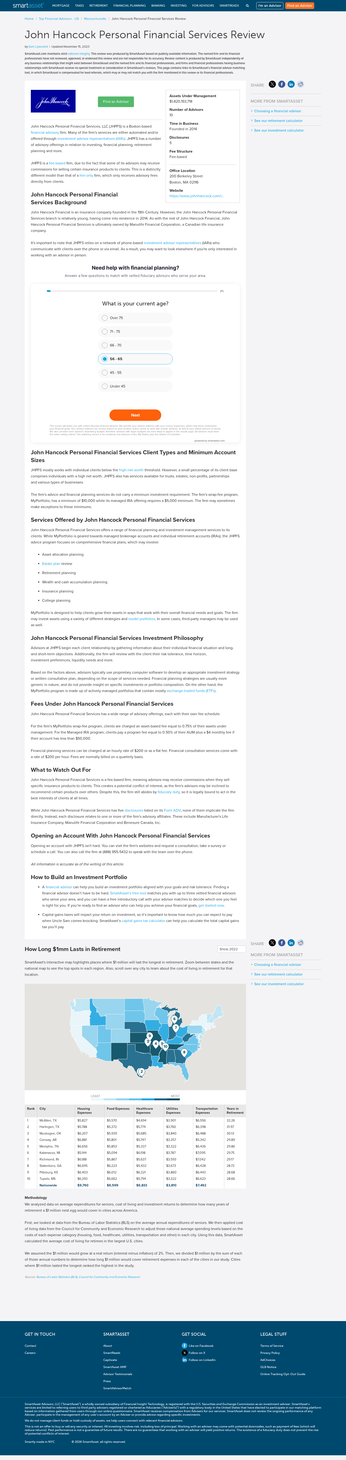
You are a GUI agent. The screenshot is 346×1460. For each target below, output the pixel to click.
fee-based (57, 163)
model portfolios (141, 619)
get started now (211, 905)
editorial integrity (79, 54)
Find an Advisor (299, 6)
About (107, 1345)
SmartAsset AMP (114, 1367)
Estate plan (51, 563)
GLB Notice (268, 1367)
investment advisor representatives (172, 243)
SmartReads (111, 1353)
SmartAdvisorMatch (117, 1388)
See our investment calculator (279, 130)
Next (135, 415)
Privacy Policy (270, 1353)
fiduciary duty (169, 792)
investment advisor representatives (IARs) (91, 138)
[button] (141, 1072)
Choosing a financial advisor (277, 111)
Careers (30, 1353)
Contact (30, 1345)
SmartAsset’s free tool (128, 893)
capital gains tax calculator (143, 920)
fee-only (86, 175)
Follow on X (197, 1353)
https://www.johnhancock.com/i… (196, 196)
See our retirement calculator (278, 120)
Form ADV (172, 810)
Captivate (110, 1360)
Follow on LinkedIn (202, 1360)
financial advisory (45, 132)
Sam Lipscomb (38, 47)
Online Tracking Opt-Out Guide (282, 1374)
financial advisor (59, 887)
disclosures (134, 810)
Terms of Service (271, 1345)
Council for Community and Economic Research (109, 1277)
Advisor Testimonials (117, 1374)
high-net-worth (131, 470)
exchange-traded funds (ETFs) (191, 690)
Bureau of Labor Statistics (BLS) (56, 1277)
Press (107, 1381)
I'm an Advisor (269, 6)
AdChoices (267, 1360)
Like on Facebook (201, 1345)
